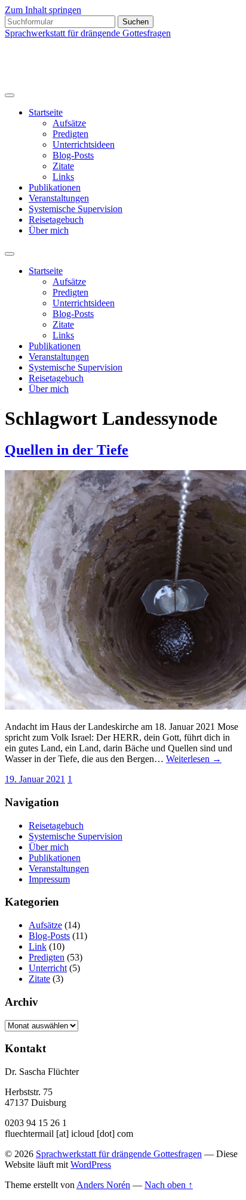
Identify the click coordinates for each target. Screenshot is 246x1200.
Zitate (63, 166)
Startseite (46, 112)
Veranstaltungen (59, 198)
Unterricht (48, 968)
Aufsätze (69, 123)
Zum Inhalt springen (43, 10)
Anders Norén (103, 1185)
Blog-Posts (73, 155)
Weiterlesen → (194, 759)
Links (63, 177)
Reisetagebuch (56, 219)
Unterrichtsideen (84, 144)
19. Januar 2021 (35, 779)
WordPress (90, 1164)
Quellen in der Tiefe (66, 450)
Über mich (49, 230)
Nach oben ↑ (168, 1185)
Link (38, 946)
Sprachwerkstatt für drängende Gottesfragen (88, 33)
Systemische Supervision (75, 209)
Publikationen (55, 187)
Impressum (49, 879)
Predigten (70, 134)
